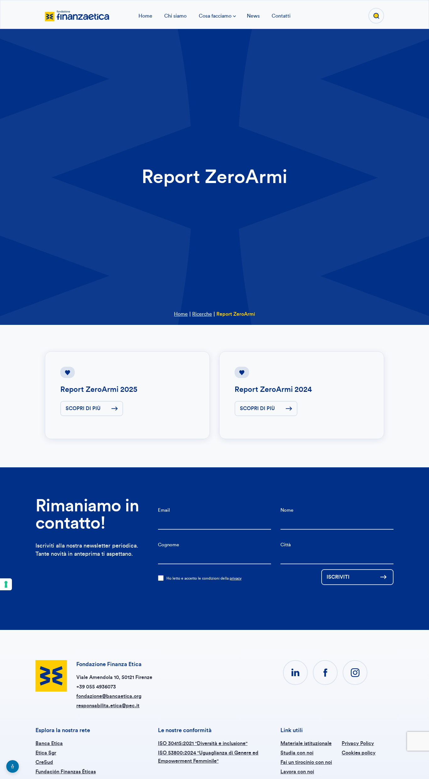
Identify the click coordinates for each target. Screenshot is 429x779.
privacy (236, 578)
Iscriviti (338, 577)
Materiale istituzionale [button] (306, 743)
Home (145, 16)
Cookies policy (359, 752)
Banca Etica (49, 743)
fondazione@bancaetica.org (108, 696)
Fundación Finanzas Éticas (65, 771)
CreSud (44, 762)
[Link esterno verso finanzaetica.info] (77, 15)
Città (285, 545)
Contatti (281, 16)
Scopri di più (83, 408)
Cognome (168, 545)
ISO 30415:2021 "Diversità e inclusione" (202, 743)
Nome (286, 510)
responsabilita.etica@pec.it (107, 705)
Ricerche (202, 314)
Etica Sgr (45, 752)
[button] (295, 672)
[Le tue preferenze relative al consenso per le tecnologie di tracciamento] (6, 584)
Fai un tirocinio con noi (306, 762)
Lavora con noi (297, 771)
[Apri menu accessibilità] (12, 766)
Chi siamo (175, 16)
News (253, 16)
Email (164, 510)
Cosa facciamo (215, 16)
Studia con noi (296, 752)
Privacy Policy (358, 743)
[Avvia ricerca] (376, 16)
